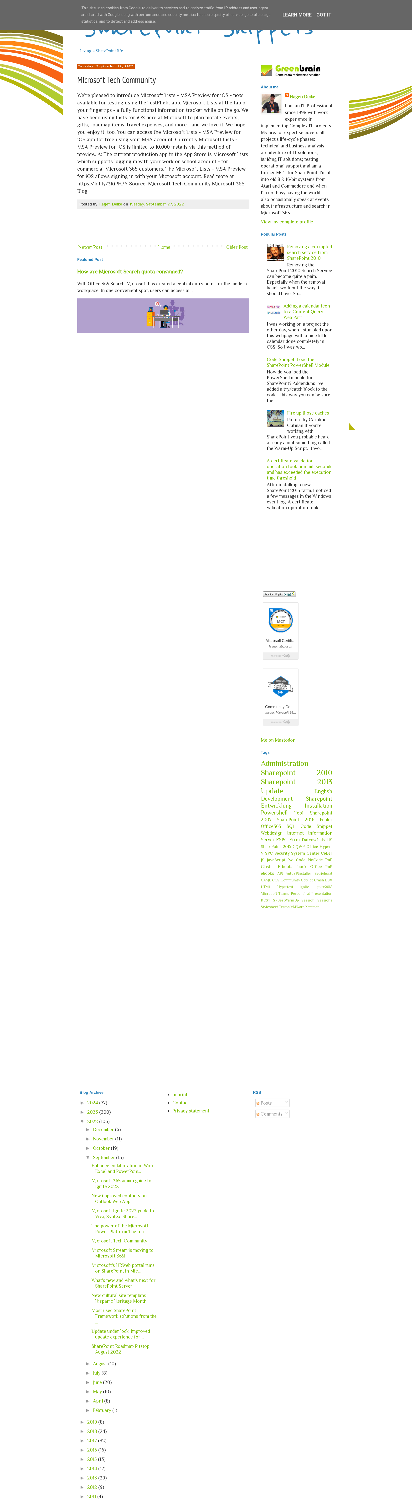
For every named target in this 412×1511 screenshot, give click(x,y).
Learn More (297, 15)
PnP (328, 860)
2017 (92, 1440)
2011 (92, 1496)
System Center (305, 853)
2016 (92, 1449)
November (104, 1138)
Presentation (321, 893)
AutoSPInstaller (298, 873)
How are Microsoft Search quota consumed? (130, 271)
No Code (296, 860)
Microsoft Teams (275, 893)
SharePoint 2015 (276, 846)
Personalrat (300, 893)
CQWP (299, 846)
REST (265, 900)
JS (262, 860)
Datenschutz (313, 839)
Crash (319, 880)
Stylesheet (269, 907)
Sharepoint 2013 (296, 781)
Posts (265, 1103)
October (102, 1148)
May (98, 1391)
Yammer (312, 907)
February (102, 1410)
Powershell (274, 812)
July (97, 1373)
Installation (318, 805)
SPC (269, 853)
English (323, 791)
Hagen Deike (302, 96)
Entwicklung (276, 805)
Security (282, 853)
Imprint (179, 1094)
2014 (92, 1468)
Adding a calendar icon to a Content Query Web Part (306, 311)
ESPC (282, 839)
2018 (92, 1431)
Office (312, 846)
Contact (180, 1102)
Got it (324, 15)
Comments (271, 1114)
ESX (328, 880)
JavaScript (276, 860)
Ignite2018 (323, 887)
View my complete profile (287, 221)
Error (294, 839)
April (98, 1400)
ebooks (267, 873)
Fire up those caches (308, 413)
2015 (92, 1459)
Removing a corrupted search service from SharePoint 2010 (309, 252)
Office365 (271, 826)
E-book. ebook (292, 866)
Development (277, 798)
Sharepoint (319, 798)
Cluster (267, 866)
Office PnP (321, 866)
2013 (92, 1477)
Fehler (326, 819)
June (98, 1382)
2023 (93, 1112)
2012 (92, 1487)
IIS (329, 839)
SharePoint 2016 (295, 819)
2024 (93, 1102)
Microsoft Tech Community (119, 1240)
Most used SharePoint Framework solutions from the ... (124, 1316)
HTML (266, 887)
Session (307, 900)
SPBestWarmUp (286, 900)
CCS (275, 880)
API (280, 873)
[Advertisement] (163, 227)
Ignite (304, 887)
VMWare (297, 907)
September (104, 1157)
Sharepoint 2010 (296, 772)
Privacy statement (190, 1110)
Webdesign (272, 833)
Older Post (237, 247)
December (104, 1129)
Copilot (307, 880)
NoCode (315, 860)
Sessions (324, 900)
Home (164, 247)
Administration (285, 763)
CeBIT (326, 853)
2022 (93, 1121)
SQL (291, 826)
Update (272, 790)
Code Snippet (316, 826)
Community (290, 880)
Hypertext (285, 887)
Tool (298, 812)
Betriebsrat (323, 873)
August (100, 1363)
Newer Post (90, 247)
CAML (266, 880)
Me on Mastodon (278, 740)
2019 (92, 1422)
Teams (284, 907)
